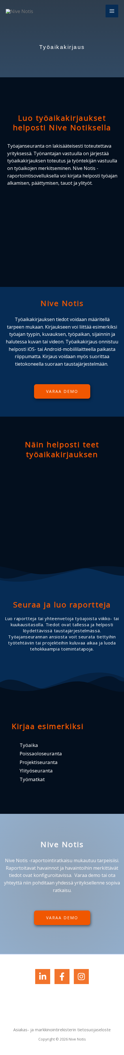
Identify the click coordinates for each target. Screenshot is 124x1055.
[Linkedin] (42, 976)
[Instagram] (81, 976)
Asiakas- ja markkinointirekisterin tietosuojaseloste (62, 1029)
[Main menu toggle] (112, 11)
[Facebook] (62, 976)
